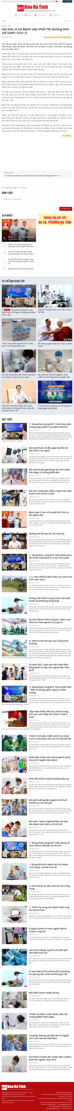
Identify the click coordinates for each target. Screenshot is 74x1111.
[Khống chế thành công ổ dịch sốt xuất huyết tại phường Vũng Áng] (14, 605)
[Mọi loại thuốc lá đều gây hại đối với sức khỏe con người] (14, 455)
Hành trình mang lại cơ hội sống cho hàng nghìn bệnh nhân (55, 407)
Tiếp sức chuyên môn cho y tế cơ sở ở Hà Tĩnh (54, 311)
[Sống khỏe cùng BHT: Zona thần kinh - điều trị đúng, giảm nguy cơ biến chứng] (14, 694)
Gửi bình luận (66, 208)
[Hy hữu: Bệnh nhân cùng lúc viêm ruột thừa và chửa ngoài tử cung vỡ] (14, 626)
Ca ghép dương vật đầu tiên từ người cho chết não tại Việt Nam (49, 1037)
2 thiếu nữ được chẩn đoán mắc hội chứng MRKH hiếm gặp (48, 1015)
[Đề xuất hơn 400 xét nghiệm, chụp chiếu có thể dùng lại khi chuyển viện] (55, 361)
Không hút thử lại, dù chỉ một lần (20, 269)
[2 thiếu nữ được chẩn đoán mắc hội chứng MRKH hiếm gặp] (14, 1021)
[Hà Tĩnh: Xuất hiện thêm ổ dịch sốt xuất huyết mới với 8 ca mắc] (14, 498)
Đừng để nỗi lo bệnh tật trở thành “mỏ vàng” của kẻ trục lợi (48, 866)
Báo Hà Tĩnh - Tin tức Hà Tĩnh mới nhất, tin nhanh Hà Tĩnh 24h (37, 8)
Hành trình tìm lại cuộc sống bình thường (49, 642)
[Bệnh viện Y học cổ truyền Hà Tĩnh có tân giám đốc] (19, 230)
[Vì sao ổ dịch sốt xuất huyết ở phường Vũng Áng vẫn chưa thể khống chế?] (14, 978)
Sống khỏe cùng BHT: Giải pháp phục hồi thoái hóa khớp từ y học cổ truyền (50, 556)
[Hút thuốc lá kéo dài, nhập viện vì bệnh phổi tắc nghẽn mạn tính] (14, 1064)
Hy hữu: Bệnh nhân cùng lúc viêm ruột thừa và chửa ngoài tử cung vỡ (21, 261)
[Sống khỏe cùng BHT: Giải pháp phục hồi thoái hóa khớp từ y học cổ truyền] (14, 562)
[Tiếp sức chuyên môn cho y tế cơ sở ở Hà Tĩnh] (55, 296)
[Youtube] (57, 1)
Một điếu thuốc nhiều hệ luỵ (44, 992)
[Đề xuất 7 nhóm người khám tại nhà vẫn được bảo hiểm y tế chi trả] (14, 828)
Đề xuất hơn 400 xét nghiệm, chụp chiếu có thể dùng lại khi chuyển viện (54, 376)
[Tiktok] (54, 1)
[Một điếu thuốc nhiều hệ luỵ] (14, 999)
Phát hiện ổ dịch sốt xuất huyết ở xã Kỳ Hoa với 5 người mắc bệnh (49, 759)
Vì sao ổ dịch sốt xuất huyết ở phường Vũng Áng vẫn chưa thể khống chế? (49, 973)
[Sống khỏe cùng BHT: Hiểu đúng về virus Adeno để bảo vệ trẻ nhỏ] (14, 850)
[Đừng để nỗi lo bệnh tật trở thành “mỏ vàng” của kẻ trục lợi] (14, 871)
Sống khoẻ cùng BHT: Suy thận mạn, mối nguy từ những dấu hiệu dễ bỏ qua (18, 312)
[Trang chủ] (4, 21)
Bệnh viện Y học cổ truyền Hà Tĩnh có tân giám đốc (21, 238)
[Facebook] (51, 1)
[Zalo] (59, 1)
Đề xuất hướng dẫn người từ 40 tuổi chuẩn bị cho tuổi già (48, 801)
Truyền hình (56, 15)
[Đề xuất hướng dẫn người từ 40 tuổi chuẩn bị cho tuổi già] (14, 807)
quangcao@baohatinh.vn (53, 1108)
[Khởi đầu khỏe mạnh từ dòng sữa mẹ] (14, 785)
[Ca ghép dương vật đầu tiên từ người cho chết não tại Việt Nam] (14, 1042)
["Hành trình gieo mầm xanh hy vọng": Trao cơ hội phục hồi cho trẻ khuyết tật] (14, 743)
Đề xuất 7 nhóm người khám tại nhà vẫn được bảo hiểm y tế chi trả (48, 823)
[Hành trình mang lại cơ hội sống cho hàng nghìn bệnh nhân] (55, 392)
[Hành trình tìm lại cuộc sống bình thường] (14, 648)
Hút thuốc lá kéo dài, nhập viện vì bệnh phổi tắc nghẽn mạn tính (50, 1058)
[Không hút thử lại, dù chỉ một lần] (14, 540)
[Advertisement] (37, 152)
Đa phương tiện (42, 15)
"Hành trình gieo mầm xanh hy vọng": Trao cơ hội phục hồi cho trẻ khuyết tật (50, 737)
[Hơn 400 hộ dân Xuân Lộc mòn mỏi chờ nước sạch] (14, 584)
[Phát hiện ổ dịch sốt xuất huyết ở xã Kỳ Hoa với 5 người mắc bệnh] (14, 764)
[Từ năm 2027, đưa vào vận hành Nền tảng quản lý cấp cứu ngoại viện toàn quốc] (14, 671)
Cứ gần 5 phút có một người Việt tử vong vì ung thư (48, 930)
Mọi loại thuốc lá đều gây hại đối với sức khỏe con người (48, 449)
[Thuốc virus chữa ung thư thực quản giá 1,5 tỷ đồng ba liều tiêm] (19, 329)
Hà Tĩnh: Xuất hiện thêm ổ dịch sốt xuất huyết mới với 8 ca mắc (20, 253)
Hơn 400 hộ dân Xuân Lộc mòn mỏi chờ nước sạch (50, 578)
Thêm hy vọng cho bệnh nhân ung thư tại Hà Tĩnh (49, 909)
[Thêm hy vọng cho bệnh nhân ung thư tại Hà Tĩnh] (14, 914)
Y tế (9, 26)
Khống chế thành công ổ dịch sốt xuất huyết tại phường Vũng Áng (49, 599)
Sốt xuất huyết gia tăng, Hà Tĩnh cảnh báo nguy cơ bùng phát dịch (49, 471)
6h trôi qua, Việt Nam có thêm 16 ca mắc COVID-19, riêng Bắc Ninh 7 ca (32, 176)
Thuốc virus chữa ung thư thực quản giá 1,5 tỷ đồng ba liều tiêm (20, 245)
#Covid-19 (23, 188)
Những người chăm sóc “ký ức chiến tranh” (55, 344)
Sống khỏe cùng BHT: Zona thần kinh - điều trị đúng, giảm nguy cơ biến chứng (50, 690)
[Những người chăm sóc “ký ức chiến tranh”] (55, 329)
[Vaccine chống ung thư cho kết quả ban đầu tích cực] (14, 957)
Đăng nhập (68, 1)
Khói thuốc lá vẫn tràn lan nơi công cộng (49, 887)
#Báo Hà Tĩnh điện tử (11, 188)
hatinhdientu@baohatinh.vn (49, 1104)
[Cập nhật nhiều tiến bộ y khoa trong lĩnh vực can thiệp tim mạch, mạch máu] (14, 718)
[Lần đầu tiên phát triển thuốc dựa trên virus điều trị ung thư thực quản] (19, 361)
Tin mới (20, 15)
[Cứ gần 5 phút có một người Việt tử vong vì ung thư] (14, 935)
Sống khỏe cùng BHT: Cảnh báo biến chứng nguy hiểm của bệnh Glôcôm (50, 425)
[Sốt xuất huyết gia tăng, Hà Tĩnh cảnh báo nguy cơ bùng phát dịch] (14, 476)
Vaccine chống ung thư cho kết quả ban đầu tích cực (48, 951)
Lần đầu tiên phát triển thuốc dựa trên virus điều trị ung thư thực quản (18, 376)
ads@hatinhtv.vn (67, 1108)
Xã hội (4, 26)
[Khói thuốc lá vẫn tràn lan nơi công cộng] (14, 893)
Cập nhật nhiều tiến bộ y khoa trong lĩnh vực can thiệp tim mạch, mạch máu (48, 714)
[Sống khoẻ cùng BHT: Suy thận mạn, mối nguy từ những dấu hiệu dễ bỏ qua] (19, 296)
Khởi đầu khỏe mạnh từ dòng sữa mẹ (49, 778)
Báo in (30, 15)
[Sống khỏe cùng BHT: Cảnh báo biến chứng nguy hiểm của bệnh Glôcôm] (14, 431)
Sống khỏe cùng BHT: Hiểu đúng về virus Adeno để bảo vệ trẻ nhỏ (49, 844)
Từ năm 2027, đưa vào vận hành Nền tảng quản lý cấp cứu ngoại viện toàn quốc (49, 667)
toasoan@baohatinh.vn (65, 1104)
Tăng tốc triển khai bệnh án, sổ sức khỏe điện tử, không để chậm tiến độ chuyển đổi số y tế (18, 408)
